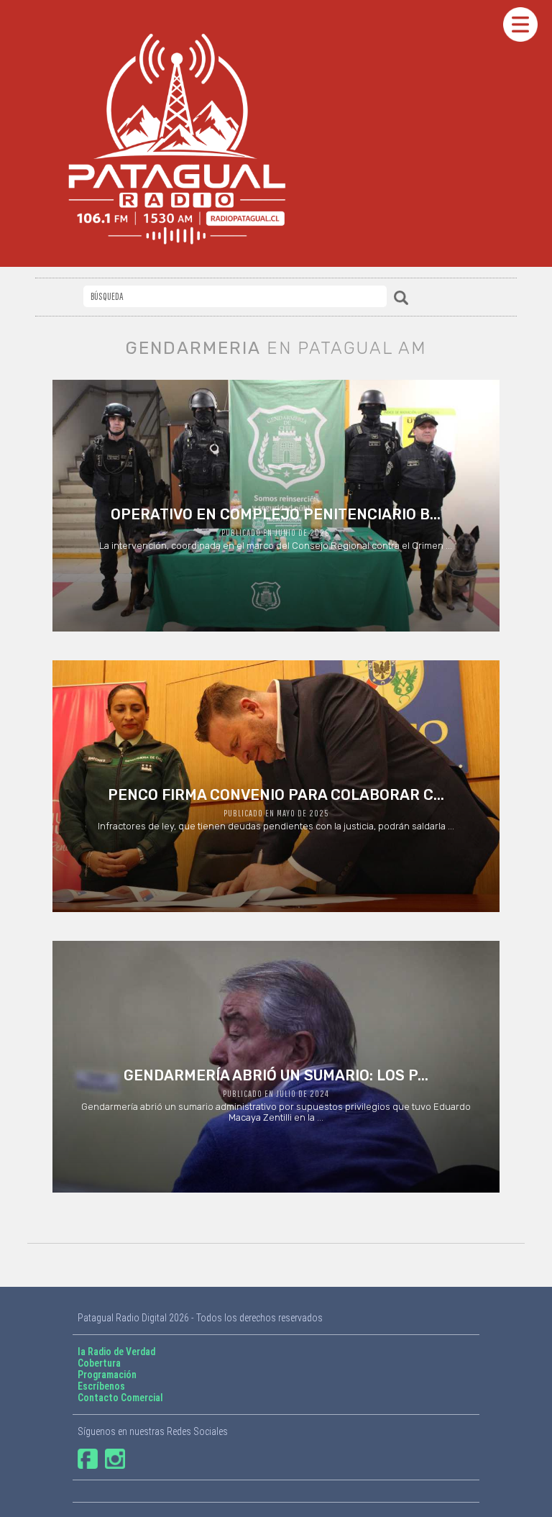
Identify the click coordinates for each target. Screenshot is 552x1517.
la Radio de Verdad (116, 1351)
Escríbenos (101, 1386)
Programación (107, 1374)
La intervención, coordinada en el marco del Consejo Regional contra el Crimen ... (275, 528)
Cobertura (99, 1363)
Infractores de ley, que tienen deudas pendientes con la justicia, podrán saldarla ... (276, 809)
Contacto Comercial (120, 1397)
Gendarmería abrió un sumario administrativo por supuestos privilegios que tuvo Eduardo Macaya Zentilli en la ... (276, 1095)
